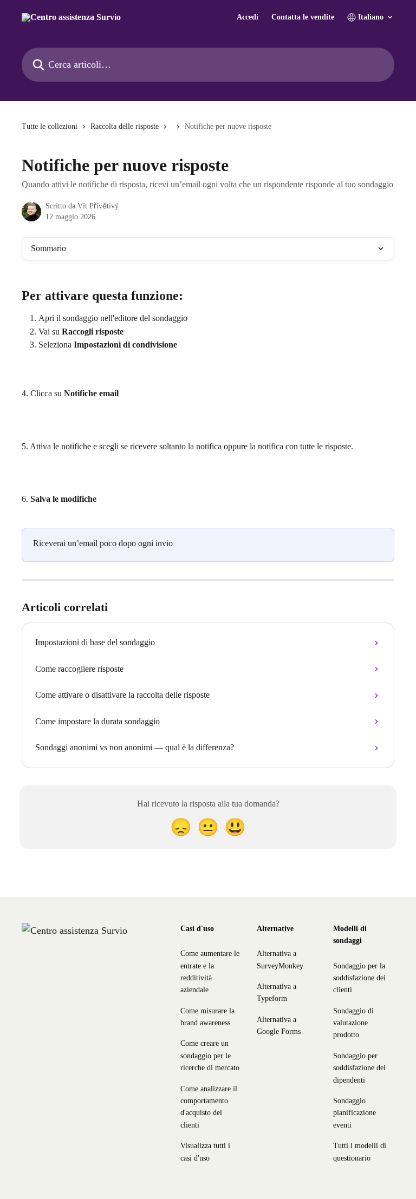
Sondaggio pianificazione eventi (354, 1113)
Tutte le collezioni (49, 126)
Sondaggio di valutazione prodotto (353, 1023)
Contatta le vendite (302, 17)
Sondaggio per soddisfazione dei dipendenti (359, 1068)
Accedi (247, 17)
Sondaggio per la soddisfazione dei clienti (359, 978)
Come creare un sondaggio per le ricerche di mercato (209, 1055)
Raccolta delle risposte (124, 126)
